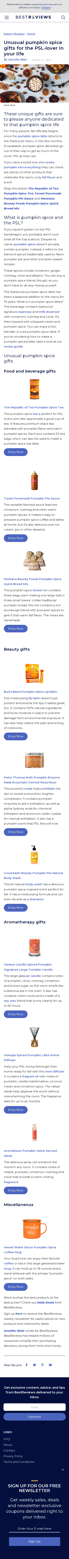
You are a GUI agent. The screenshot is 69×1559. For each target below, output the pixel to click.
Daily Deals (45, 1302)
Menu (6, 17)
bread (37, 590)
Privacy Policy (13, 1456)
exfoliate (48, 788)
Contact (9, 1450)
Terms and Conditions (18, 1462)
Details (46, 7)
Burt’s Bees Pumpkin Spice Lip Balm (30, 691)
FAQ (6, 1439)
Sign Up (35, 1541)
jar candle (33, 976)
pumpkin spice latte (32, 136)
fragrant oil (30, 1076)
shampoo (37, 899)
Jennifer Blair (14, 1331)
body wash (33, 884)
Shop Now (15, 452)
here (19, 1313)
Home (31, 33)
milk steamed (49, 312)
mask (28, 788)
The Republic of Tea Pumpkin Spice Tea (34, 407)
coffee (9, 1263)
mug (7, 1268)
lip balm (34, 698)
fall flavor (49, 177)
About (7, 1445)
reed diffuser (54, 1071)
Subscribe (34, 1416)
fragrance (11, 1182)
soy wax (10, 1000)
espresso (25, 312)
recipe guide (13, 346)
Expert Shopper (14, 33)
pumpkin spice (25, 244)
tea (35, 414)
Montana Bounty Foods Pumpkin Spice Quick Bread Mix (31, 203)
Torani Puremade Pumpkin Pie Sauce (32, 498)
